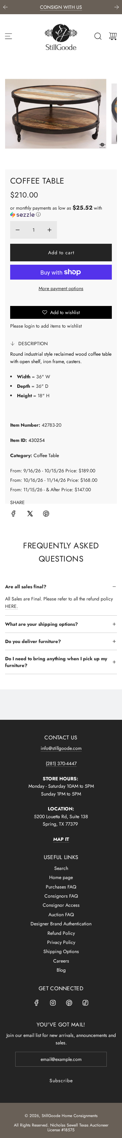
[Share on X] (29, 514)
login (29, 326)
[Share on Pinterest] (46, 514)
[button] (61, 211)
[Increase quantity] (49, 229)
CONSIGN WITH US (61, 7)
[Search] (97, 36)
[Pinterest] (69, 1002)
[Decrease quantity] (17, 229)
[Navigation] (8, 36)
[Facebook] (36, 1002)
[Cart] (112, 36)
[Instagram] (52, 1002)
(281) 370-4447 (61, 763)
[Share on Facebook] (13, 514)
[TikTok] (85, 1002)
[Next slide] (116, 7)
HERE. (11, 606)
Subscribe (61, 1080)
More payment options (61, 288)
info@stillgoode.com (61, 748)
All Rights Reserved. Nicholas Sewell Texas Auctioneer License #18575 (61, 1127)
